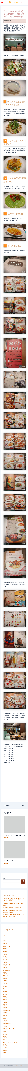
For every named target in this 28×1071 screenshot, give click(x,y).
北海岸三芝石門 (7, 946)
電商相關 (5, 1047)
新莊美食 (5, 997)
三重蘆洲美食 (6, 943)
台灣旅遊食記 (6, 965)
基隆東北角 (6, 975)
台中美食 (5, 954)
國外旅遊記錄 (6, 970)
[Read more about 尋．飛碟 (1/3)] (14, 850)
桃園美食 (5, 1015)
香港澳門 (5, 1053)
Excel (4, 935)
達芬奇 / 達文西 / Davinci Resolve (12, 1042)
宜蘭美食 (5, 978)
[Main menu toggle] (24, 2)
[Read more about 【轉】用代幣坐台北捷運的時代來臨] (14, 824)
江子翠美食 (6, 1018)
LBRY (4, 941)
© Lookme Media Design (21, 1065)
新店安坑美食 (6, 991)
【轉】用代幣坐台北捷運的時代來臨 (14, 835)
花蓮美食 (5, 1034)
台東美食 (5, 962)
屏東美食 (5, 981)
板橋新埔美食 (6, 1010)
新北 (4, 989)
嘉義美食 (5, 967)
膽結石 (4, 1031)
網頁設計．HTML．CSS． (9, 1029)
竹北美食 (5, 1026)
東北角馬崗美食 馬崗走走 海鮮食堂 (12, 908)
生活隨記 (5, 1021)
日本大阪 (5, 1005)
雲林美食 (5, 1045)
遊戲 (4, 1039)
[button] (21, 2)
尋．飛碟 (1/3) (8, 861)
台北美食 (6, 837)
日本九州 (5, 1002)
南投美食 (5, 949)
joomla (4, 938)
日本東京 (5, 1007)
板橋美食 (5, 1013)
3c (3, 933)
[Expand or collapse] (24, 21)
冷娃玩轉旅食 (15, 2)
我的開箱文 (6, 986)
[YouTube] (2, 2)
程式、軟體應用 (7, 1023)
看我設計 (17, 1065)
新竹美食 (5, 994)
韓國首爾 (5, 1050)
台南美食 (5, 959)
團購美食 (5, 973)
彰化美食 (5, 983)
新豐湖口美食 (6, 999)
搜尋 (4, 878)
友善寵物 (5, 951)
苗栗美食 (5, 1037)
